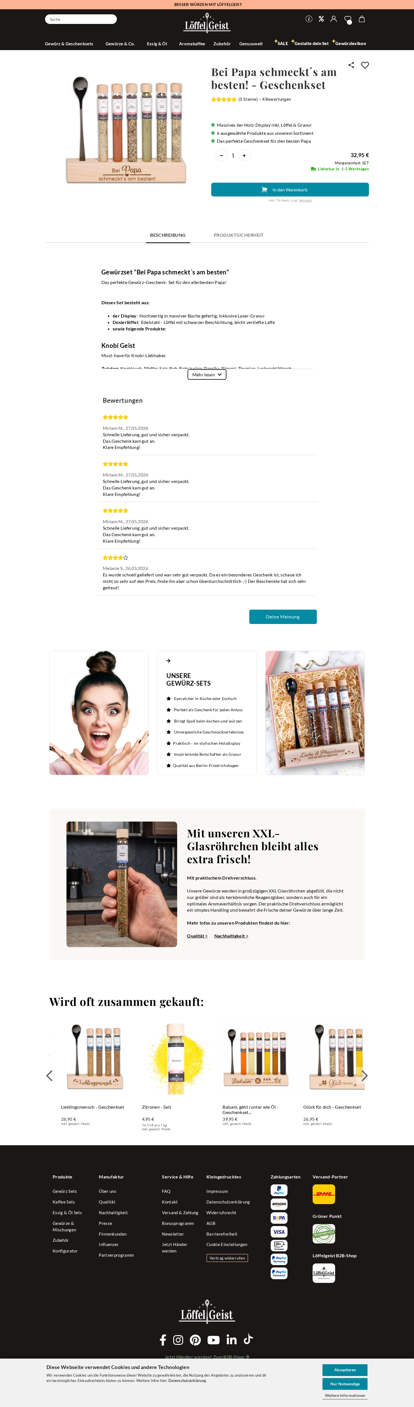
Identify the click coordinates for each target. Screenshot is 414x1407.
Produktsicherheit (239, 235)
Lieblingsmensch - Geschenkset (92, 1107)
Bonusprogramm (178, 1223)
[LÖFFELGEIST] (206, 23)
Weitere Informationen (345, 1395)
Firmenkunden (112, 1233)
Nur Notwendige (345, 1383)
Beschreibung (168, 235)
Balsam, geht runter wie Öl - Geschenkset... (250, 1109)
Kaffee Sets (64, 1201)
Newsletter (173, 1233)
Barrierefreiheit (221, 1233)
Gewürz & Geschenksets (69, 43)
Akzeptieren (345, 1369)
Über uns (107, 1191)
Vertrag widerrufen (227, 1258)
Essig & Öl (157, 43)
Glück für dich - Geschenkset (332, 1107)
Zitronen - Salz (157, 1107)
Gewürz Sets (65, 1191)
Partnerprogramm (116, 1255)
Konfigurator (65, 1250)
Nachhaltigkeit (113, 1212)
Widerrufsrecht (221, 1212)
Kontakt (170, 1201)
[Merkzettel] (348, 19)
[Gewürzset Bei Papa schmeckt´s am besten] (125, 128)
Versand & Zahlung (180, 1212)
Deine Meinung (283, 616)
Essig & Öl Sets (67, 1212)
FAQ (166, 1191)
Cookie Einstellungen (226, 1244)
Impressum (217, 1191)
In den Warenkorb (290, 189)
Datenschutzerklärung (187, 1380)
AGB (210, 1223)
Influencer (109, 1244)
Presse (105, 1223)
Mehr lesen (203, 374)
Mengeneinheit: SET (352, 163)
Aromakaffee (192, 43)
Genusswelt (251, 43)
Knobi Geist (118, 345)
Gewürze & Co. (121, 43)
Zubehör (222, 43)
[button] (334, 19)
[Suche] (110, 18)
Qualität (107, 1201)
